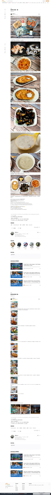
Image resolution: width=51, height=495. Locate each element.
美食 (32, 2)
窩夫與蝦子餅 (19, 247)
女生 (36, 2)
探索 (18, 2)
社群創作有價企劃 (4, 2)
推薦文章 (20, 2)
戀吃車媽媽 (31, 247)
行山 (45, 2)
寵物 (43, 2)
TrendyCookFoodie (16, 224)
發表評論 (13, 254)
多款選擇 (23, 224)
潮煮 (11, 224)
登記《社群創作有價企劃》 (19, 216)
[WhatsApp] (5, 55)
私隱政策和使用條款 (21, 493)
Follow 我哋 (25, 220)
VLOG (30, 2)
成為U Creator (14, 2)
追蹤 (39, 14)
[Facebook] (5, 53)
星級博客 (24, 2)
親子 (39, 2)
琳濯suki (14, 13)
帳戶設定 (23, 486)
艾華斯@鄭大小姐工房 (13, 247)
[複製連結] (5, 59)
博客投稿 (16, 490)
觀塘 (20, 224)
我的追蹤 (23, 488)
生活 (41, 2)
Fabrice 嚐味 (38, 247)
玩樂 (37, 2)
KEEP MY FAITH (25, 247)
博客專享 (27, 2)
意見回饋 (16, 489)
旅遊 (34, 2)
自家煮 (27, 224)
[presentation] (10, 244)
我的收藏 (23, 487)
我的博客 (23, 489)
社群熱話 (9, 2)
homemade (30, 224)
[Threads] (5, 57)
